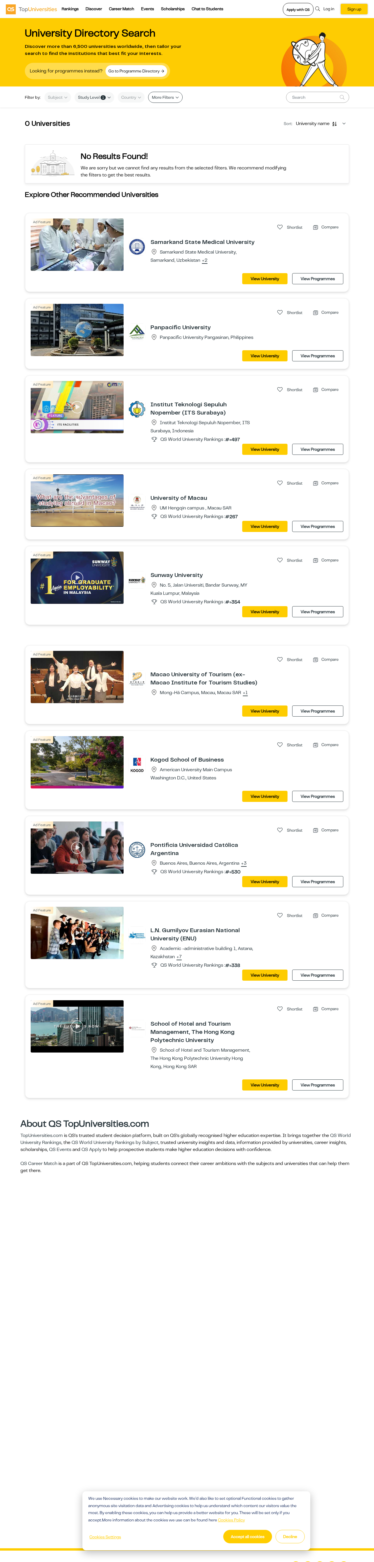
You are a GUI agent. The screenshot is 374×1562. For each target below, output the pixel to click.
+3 (244, 863)
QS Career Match (38, 1163)
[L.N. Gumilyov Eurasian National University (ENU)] (137, 935)
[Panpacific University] (137, 332)
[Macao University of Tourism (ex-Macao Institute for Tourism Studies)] (137, 679)
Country (129, 97)
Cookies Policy (231, 1520)
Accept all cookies (247, 1536)
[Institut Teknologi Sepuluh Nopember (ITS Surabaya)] (137, 409)
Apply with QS (298, 9)
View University (265, 278)
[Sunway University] (137, 580)
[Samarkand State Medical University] (137, 246)
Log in (328, 8)
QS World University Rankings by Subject (115, 1142)
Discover (94, 8)
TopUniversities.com (41, 1135)
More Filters (163, 97)
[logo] (31, 9)
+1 (245, 693)
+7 (179, 957)
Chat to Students (207, 8)
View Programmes (318, 278)
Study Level (91, 97)
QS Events (60, 1149)
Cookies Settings (105, 1537)
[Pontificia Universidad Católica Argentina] (137, 849)
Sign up (354, 9)
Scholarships (173, 8)
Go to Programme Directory (134, 71)
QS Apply (91, 1149)
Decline (290, 1536)
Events (147, 8)
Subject (55, 97)
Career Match (121, 8)
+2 (204, 260)
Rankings (70, 8)
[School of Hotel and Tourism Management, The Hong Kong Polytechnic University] (137, 1028)
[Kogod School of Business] (137, 764)
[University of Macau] (137, 502)
